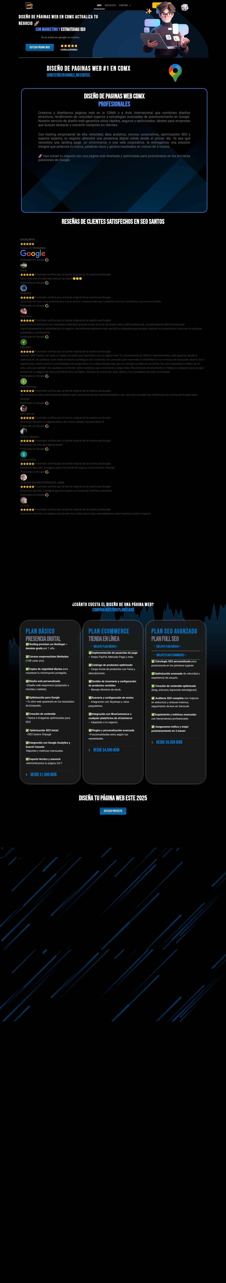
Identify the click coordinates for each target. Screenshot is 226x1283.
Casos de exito (110, 5)
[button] (113, 646)
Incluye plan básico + (105, 646)
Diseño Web (123, 5)
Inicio (99, 5)
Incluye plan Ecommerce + (171, 655)
